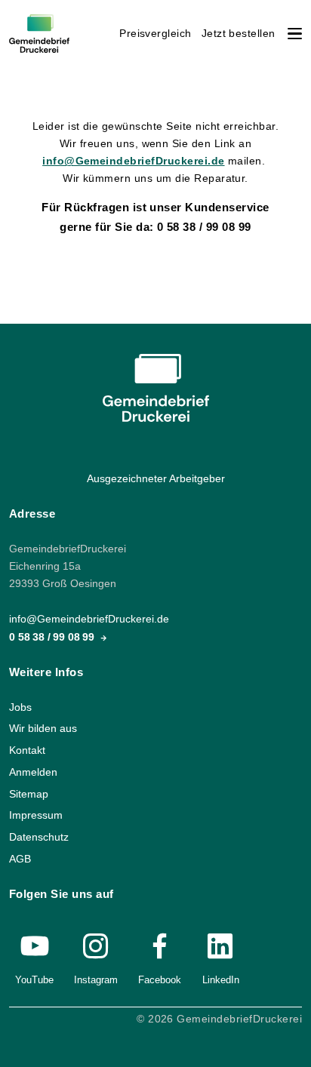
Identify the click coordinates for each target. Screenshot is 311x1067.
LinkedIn (220, 980)
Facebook (159, 980)
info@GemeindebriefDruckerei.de (133, 161)
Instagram (96, 980)
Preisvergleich (155, 33)
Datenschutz (39, 837)
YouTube (34, 980)
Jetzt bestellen (239, 33)
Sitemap (28, 794)
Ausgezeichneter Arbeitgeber (156, 478)
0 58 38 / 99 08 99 (53, 637)
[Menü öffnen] (295, 33)
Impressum (36, 815)
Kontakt (27, 750)
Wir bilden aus (43, 729)
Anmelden (33, 772)
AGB (20, 859)
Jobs (20, 707)
